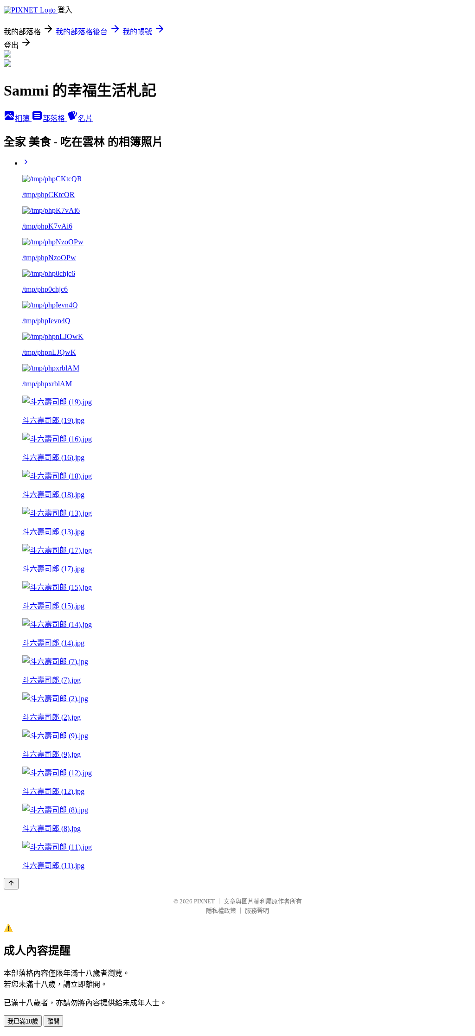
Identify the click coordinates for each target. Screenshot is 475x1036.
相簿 (23, 118)
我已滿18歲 (22, 1021)
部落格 (55, 118)
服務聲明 (257, 910)
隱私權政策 (221, 910)
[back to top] (11, 883)
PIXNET (204, 901)
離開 (53, 1021)
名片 (85, 118)
